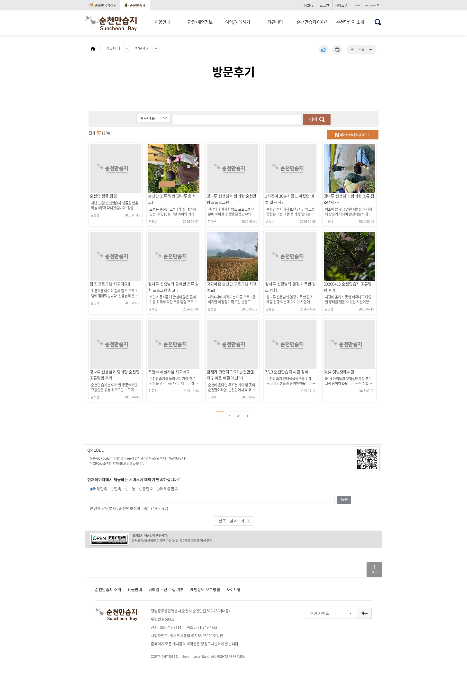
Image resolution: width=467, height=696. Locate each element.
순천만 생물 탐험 (103, 196)
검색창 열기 (378, 22)
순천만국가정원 (106, 5)
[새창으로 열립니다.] (233, 520)
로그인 (324, 5)
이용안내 (162, 22)
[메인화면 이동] (95, 48)
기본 (361, 48)
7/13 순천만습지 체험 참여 (286, 372)
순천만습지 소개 (350, 22)
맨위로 (374, 569)
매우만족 (100, 488)
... (352, 49)
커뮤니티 (275, 22)
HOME (309, 5)
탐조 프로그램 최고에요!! (110, 284)
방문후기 (142, 48)
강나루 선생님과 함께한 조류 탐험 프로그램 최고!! (173, 287)
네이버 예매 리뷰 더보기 (354, 134)
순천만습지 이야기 (313, 22)
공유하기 (323, 49)
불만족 (147, 488)
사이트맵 (341, 5)
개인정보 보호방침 (205, 589)
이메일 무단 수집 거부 (166, 589)
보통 (131, 488)
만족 (117, 488)
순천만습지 (137, 5)
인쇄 (337, 49)
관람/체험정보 (200, 22)
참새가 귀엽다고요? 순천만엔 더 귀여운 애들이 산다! (230, 375)
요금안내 (134, 589)
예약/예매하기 (237, 22)
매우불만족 (169, 488)
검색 (313, 119)
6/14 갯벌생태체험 (339, 372)
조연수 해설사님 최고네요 (169, 372)
